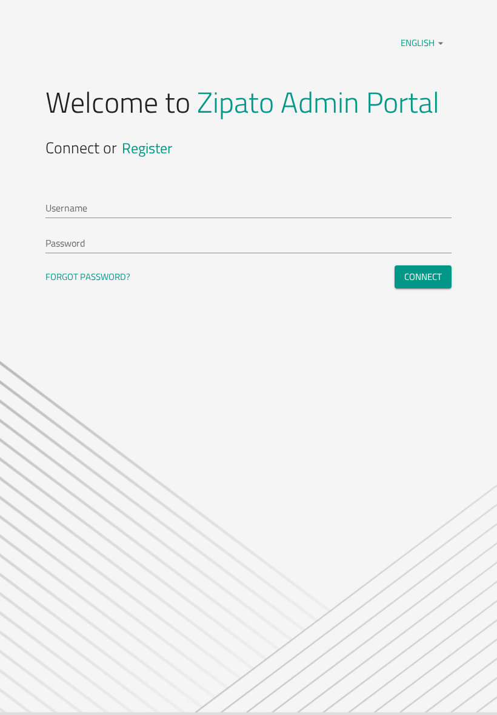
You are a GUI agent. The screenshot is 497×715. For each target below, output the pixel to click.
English (424, 43)
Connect (423, 277)
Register (147, 148)
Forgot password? (87, 277)
